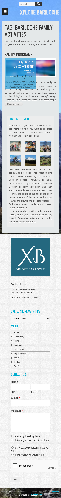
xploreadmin (26, 66)
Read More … (13, 104)
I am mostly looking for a (25, 436)
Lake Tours (18, 345)
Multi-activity (19, 337)
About (16, 358)
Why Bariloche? (20, 354)
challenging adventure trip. (30, 455)
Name (15, 381)
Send (15, 479)
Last (33, 392)
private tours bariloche (25, 87)
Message (17, 411)
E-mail (15, 398)
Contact (17, 362)
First (13, 392)
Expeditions (19, 349)
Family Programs (19, 54)
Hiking (16, 341)
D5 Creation (53, 491)
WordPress (36, 494)
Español (17, 366)
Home (16, 332)
